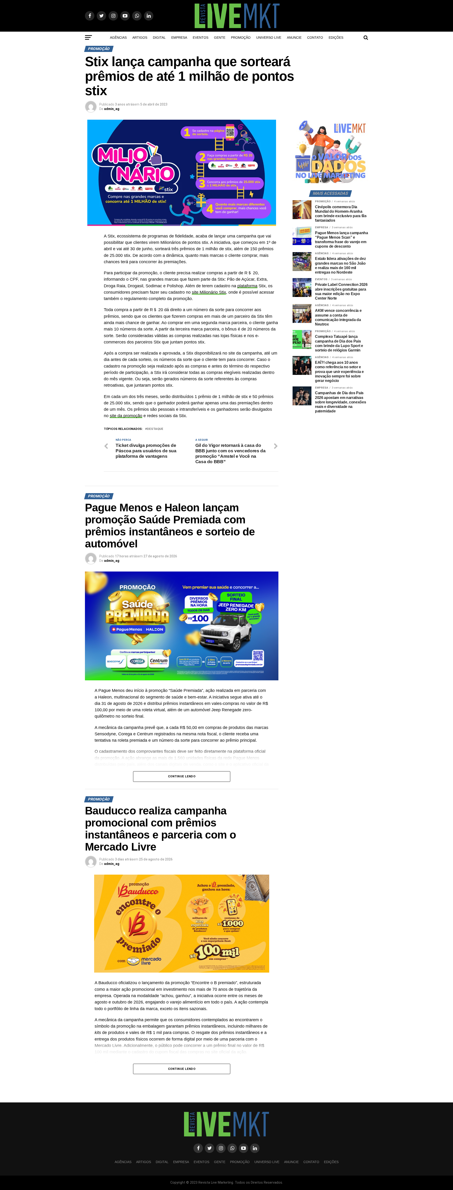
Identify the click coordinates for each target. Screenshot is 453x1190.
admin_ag (111, 109)
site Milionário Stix (209, 292)
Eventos (200, 37)
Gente (219, 37)
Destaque (155, 429)
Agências (118, 37)
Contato (315, 37)
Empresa (179, 37)
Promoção (241, 37)
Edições (336, 37)
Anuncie (294, 37)
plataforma (247, 286)
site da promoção (126, 415)
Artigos (139, 37)
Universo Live (268, 37)
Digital (159, 37)
